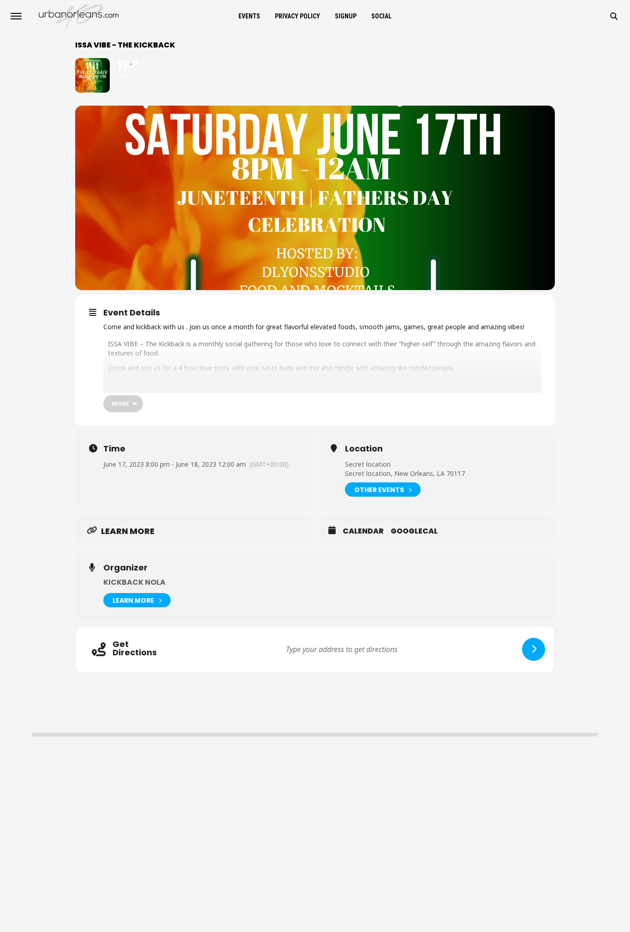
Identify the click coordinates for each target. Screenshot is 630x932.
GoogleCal (414, 531)
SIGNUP (346, 16)
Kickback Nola (134, 582)
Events (249, 16)
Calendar (363, 531)
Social (381, 16)
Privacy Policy (297, 16)
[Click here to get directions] (533, 649)
